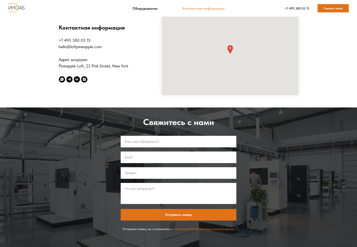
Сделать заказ (333, 8)
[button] (230, 49)
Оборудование (145, 8)
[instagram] (84, 79)
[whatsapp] (62, 79)
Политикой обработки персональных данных (204, 229)
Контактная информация (203, 8)
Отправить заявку (178, 215)
